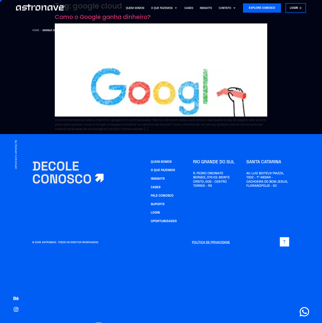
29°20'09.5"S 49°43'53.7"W (16, 154)
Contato (225, 8)
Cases (188, 8)
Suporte (158, 204)
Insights (206, 8)
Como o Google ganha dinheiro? (103, 17)
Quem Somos (135, 8)
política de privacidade (211, 242)
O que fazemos (162, 8)
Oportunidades (164, 221)
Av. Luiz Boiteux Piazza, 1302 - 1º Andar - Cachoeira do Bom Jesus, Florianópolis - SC (267, 179)
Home (35, 30)
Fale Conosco (162, 195)
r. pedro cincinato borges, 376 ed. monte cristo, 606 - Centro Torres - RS (211, 179)
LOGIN (155, 212)
